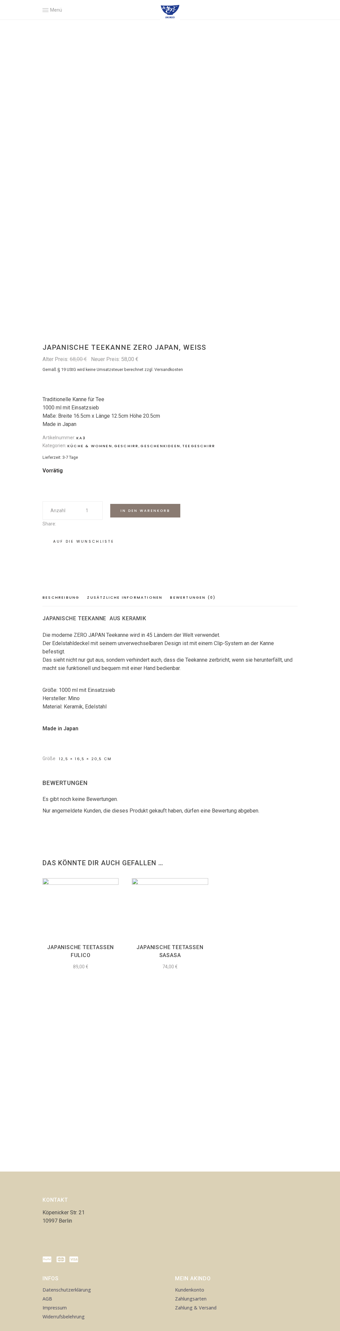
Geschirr (126, 446)
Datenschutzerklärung (66, 1290)
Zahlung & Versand (195, 1307)
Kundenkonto (189, 1290)
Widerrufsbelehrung (63, 1316)
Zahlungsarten (191, 1299)
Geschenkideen (160, 446)
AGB (47, 1299)
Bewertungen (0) (192, 597)
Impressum (54, 1307)
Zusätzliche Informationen (124, 597)
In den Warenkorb (145, 510)
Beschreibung (60, 597)
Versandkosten (168, 369)
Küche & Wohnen (89, 446)
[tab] (62, 597)
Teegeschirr (198, 446)
